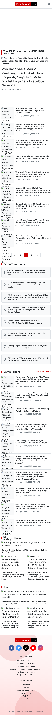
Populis (26, 688)
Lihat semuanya (42, 371)
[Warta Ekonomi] (26, 4)
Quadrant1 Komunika (26, 690)
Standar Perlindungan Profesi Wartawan (26, 669)
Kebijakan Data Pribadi (26, 675)
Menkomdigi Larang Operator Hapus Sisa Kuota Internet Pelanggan (27, 334)
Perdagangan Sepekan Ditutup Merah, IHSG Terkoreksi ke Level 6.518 (28, 347)
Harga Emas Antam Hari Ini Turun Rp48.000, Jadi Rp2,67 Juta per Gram (25, 322)
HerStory (26, 685)
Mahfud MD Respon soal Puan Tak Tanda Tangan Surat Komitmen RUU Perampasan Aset (26, 272)
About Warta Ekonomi (26, 661)
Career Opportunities (26, 664)
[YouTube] (33, 648)
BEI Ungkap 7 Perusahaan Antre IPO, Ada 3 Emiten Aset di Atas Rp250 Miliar (28, 359)
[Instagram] (40, 648)
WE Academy (26, 693)
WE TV (26, 696)
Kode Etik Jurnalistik (26, 672)
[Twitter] (19, 648)
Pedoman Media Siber (26, 666)
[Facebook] (11, 648)
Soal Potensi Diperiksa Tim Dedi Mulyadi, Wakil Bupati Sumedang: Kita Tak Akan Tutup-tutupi (27, 309)
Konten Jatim (26, 699)
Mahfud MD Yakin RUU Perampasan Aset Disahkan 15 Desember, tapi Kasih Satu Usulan (26, 285)
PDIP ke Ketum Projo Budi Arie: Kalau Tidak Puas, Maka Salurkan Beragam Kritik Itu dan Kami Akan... (28, 297)
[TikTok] (26, 648)
